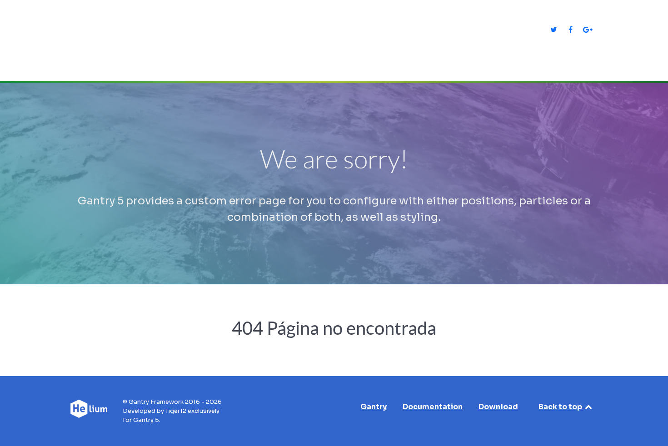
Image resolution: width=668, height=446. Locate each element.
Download (498, 406)
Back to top (560, 406)
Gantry (373, 406)
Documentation (433, 406)
